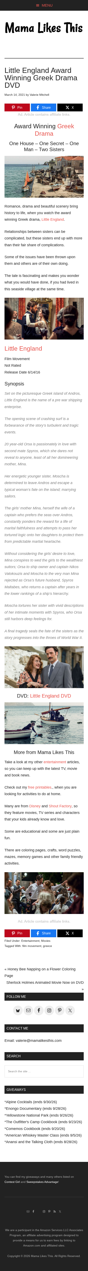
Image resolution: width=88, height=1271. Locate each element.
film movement (31, 946)
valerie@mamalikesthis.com (39, 1041)
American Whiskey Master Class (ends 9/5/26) (44, 1135)
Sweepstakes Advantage (42, 1181)
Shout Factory (60, 806)
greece (47, 946)
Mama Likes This (44, 28)
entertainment (55, 762)
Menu (47, 5)
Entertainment (30, 940)
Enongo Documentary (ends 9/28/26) (36, 1108)
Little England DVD (50, 696)
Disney (35, 806)
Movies (45, 940)
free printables (39, 787)
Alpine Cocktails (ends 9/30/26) (31, 1102)
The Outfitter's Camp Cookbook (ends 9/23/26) (44, 1122)
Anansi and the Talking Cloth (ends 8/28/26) (41, 1142)
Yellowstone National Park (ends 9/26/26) (39, 1115)
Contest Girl (12, 1181)
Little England (53, 219)
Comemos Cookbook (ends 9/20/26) (35, 1129)
